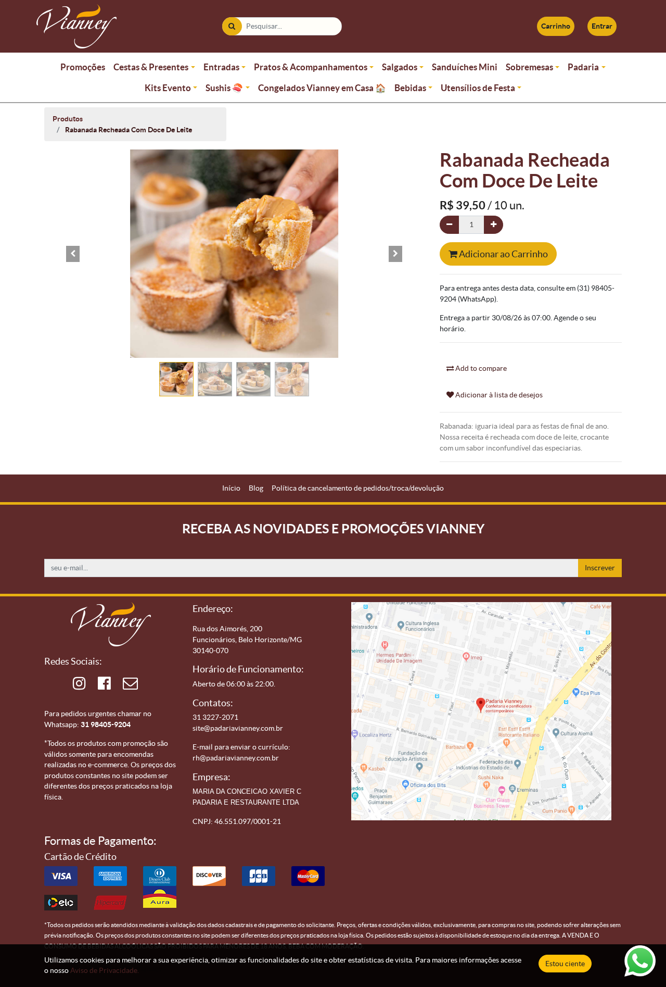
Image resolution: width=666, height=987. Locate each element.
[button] (72, 254)
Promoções (82, 67)
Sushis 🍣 (224, 88)
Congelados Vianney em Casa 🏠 (322, 88)
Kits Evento (168, 88)
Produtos (68, 119)
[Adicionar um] (493, 225)
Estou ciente (565, 963)
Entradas (221, 67)
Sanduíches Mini (464, 67)
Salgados (399, 67)
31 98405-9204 (106, 724)
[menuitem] (231, 488)
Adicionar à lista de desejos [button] (498, 395)
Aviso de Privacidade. (104, 970)
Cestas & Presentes (150, 67)
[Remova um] (449, 225)
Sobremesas (529, 67)
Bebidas (410, 88)
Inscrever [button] (600, 568)
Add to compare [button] (480, 368)
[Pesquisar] (232, 26)
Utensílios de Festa (478, 88)
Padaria (583, 67)
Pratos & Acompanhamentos (310, 67)
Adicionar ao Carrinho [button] (502, 253)
